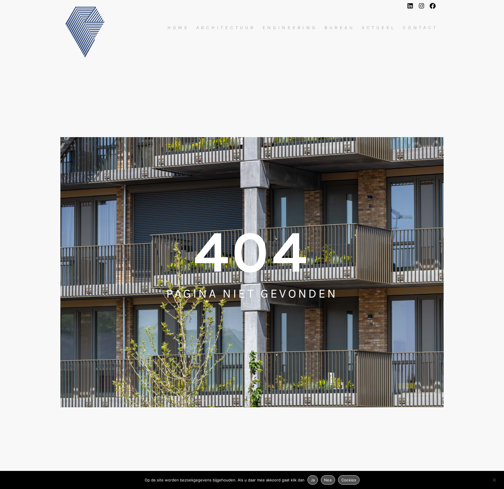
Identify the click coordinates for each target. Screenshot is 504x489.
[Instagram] (421, 6)
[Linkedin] (410, 6)
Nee (328, 480)
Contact (420, 27)
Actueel (379, 27)
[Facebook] (433, 6)
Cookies (348, 480)
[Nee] (494, 481)
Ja (313, 480)
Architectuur (226, 27)
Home (178, 27)
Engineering (289, 27)
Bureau (339, 27)
